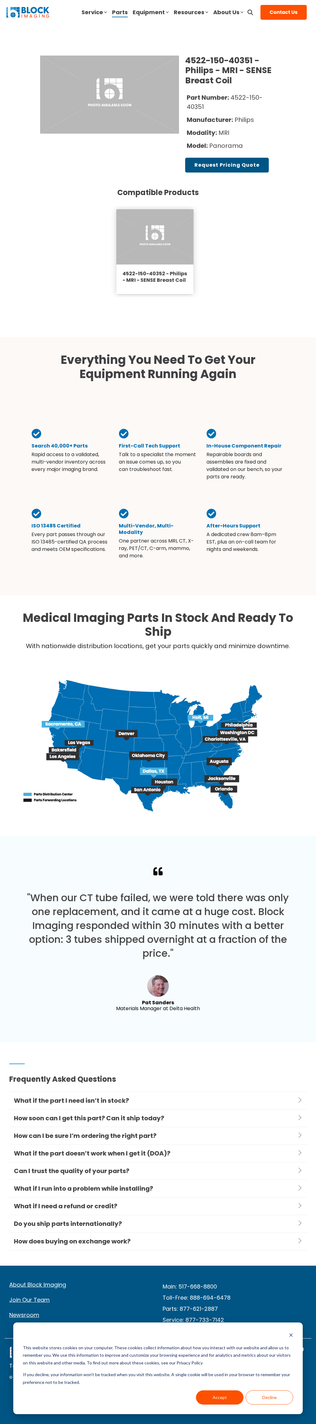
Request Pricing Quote (227, 165)
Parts (120, 12)
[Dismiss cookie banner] (291, 1336)
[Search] (250, 12)
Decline (269, 1397)
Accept (220, 1397)
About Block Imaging (37, 1285)
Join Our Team (29, 1300)
